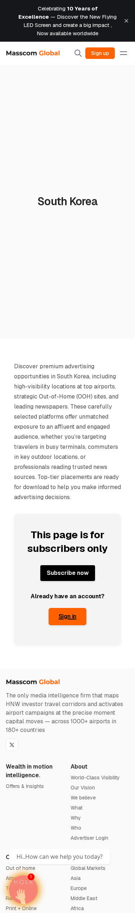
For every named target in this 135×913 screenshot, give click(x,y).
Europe (79, 888)
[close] (126, 21)
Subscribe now (68, 573)
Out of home (20, 868)
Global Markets (88, 868)
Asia (76, 878)
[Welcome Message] (23, 889)
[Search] (78, 53)
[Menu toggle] (123, 53)
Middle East (84, 898)
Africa (77, 908)
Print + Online (21, 908)
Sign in (68, 616)
